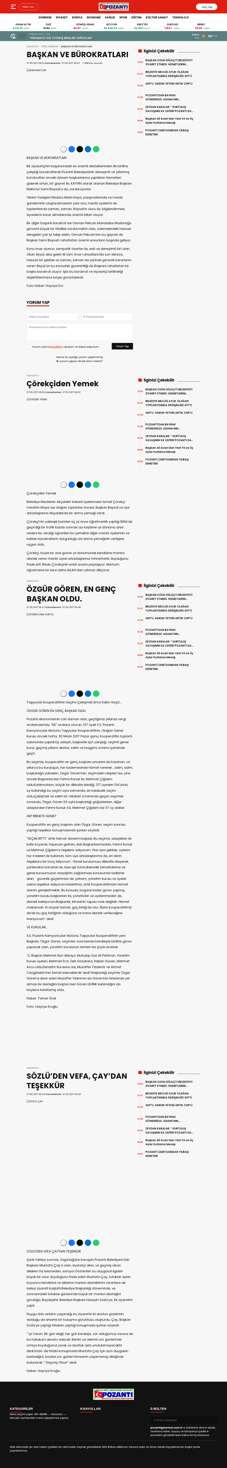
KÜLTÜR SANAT (157, 17)
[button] (20, 36)
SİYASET (62, 17)
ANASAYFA (32, 46)
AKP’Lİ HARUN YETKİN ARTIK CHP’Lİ (168, 86)
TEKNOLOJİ (180, 17)
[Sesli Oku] (63, 149)
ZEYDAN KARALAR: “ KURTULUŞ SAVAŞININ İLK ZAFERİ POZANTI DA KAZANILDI (168, 109)
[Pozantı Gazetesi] (113, 7)
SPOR (123, 17)
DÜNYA (77, 17)
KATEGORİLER (21, 1408)
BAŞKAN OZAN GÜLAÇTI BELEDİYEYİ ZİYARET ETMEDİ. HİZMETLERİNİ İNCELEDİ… (168, 62)
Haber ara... (28, 6)
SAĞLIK (110, 17)
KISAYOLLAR (90, 1408)
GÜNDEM (44, 17)
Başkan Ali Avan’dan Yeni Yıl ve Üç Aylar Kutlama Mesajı (169, 121)
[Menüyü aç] (14, 6)
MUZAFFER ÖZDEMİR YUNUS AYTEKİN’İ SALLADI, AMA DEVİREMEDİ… (73, 38)
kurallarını (57, 347)
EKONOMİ (94, 17)
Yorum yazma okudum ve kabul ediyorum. (65, 347)
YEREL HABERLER (49, 46)
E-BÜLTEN (158, 1408)
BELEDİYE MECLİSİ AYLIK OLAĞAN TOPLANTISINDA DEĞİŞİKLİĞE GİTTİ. (168, 74)
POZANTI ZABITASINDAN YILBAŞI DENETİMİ (167, 132)
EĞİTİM (136, 17)
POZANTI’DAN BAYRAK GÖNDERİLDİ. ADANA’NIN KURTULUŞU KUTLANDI (161, 97)
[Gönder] (213, 1420)
